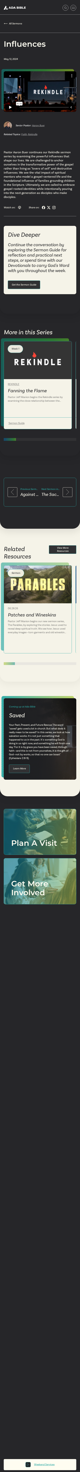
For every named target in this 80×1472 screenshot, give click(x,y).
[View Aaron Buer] (8, 126)
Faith (24, 134)
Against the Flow (29, 494)
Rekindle (32, 134)
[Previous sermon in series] (12, 492)
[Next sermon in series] (67, 492)
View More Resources (62, 549)
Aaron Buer (38, 125)
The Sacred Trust (50, 494)
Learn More (19, 768)
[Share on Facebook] (43, 207)
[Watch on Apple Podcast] (19, 207)
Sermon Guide (17, 423)
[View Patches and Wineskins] (38, 584)
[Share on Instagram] (54, 207)
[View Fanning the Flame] (38, 360)
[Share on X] (48, 207)
